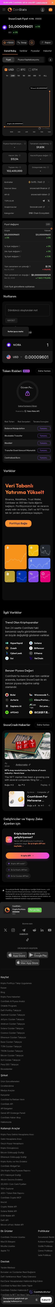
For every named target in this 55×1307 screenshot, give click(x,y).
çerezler (7, 1301)
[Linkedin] (42, 931)
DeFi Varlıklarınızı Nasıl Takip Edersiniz (18, 1276)
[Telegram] (44, 201)
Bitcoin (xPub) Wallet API (12, 1224)
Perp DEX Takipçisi (9, 1064)
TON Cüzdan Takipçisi (11, 1046)
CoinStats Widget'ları (10, 1166)
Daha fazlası (44, 371)
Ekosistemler (6, 1069)
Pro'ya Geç (35, 910)
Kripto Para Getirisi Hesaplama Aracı (17, 1134)
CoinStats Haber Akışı (11, 1117)
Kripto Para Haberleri (10, 997)
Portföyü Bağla (18, 523)
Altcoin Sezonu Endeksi (12, 1179)
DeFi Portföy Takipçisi (11, 1010)
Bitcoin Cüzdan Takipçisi (12, 1055)
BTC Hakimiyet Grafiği (11, 1175)
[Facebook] (27, 940)
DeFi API (4, 1220)
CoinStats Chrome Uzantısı (13, 1237)
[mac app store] (27, 962)
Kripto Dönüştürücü (9, 1148)
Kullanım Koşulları (46, 1241)
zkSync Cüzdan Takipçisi (12, 1019)
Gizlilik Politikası (45, 1246)
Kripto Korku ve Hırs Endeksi (14, 1161)
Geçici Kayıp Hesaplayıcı (12, 1143)
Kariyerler (5, 1095)
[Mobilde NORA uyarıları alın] (31, 42)
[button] (44, 182)
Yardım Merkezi (8, 1267)
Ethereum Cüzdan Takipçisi (13, 1037)
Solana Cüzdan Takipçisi (12, 1028)
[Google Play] (38, 955)
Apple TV (5, 1250)
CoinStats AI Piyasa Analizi (13, 1001)
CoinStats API (7, 1104)
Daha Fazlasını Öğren (27, 406)
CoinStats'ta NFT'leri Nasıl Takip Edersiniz (20, 1294)
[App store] (17, 955)
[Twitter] (49, 201)
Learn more (41, 2)
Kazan (3, 988)
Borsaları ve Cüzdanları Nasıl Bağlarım (18, 1272)
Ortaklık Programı (9, 1006)
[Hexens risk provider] (27, 411)
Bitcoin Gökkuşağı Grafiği (12, 1152)
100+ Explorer (7, 1188)
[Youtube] (49, 931)
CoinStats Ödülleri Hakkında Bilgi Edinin (19, 1290)
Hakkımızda (6, 1122)
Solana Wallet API (9, 1211)
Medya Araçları (8, 1090)
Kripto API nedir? (18, 863)
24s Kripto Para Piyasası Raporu (15, 1170)
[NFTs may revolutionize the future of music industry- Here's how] (27, 746)
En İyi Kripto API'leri (19, 870)
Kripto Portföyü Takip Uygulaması (16, 983)
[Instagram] (13, 931)
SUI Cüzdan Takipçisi (10, 1060)
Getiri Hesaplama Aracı (11, 1139)
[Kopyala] (44, 182)
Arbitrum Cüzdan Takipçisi (13, 1024)
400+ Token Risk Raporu (12, 1193)
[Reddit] (34, 931)
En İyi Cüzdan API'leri (19, 876)
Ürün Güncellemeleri (10, 1081)
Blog (3, 992)
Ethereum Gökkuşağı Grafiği (14, 1157)
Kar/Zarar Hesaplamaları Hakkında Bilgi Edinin (22, 1281)
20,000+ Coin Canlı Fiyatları (13, 1184)
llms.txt (4, 1202)
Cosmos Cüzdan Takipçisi (13, 1033)
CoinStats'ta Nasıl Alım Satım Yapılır (17, 1285)
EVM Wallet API (8, 1215)
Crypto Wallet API (9, 1206)
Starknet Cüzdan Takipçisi (13, 1015)
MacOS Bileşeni (8, 1241)
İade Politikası (44, 1255)
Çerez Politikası (45, 1250)
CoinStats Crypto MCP (11, 1197)
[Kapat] (51, 2)
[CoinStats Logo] (17, 10)
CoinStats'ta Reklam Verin (13, 1099)
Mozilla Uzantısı (8, 1246)
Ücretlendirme (7, 1086)
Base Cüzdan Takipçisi (11, 1042)
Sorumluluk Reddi (46, 1237)
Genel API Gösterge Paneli (13, 1113)
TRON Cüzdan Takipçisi (12, 1051)
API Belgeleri (7, 1108)
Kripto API (26, 855)
